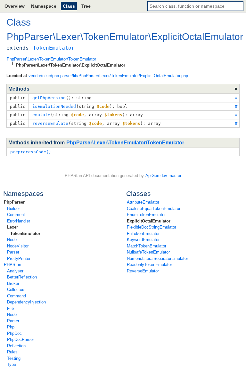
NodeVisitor (18, 246)
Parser (13, 252)
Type (11, 364)
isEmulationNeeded (54, 106)
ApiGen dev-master (163, 175)
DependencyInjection (26, 302)
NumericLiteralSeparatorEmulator (157, 258)
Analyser (15, 271)
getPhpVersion (49, 97)
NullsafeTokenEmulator (148, 252)
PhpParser (14, 202)
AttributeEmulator (143, 202)
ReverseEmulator (143, 271)
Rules (12, 352)
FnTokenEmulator (143, 233)
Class (69, 6)
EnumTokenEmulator (146, 214)
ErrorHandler (18, 221)
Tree (86, 6)
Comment (16, 214)
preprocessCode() (30, 151)
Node (12, 239)
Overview (14, 6)
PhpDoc (14, 333)
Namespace (43, 6)
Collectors (16, 289)
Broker (13, 283)
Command (16, 296)
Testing (13, 358)
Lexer (12, 227)
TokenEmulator (25, 233)
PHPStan (12, 264)
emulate (41, 114)
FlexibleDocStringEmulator (151, 227)
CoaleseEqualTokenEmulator (153, 208)
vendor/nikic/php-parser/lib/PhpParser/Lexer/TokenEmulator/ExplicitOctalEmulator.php (108, 75)
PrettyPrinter (18, 258)
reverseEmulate (50, 123)
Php (10, 327)
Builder (13, 208)
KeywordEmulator (143, 239)
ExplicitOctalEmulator (148, 221)
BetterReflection (22, 277)
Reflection (16, 345)
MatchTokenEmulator (146, 246)
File (10, 308)
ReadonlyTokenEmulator (149, 264)
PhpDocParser (20, 339)
